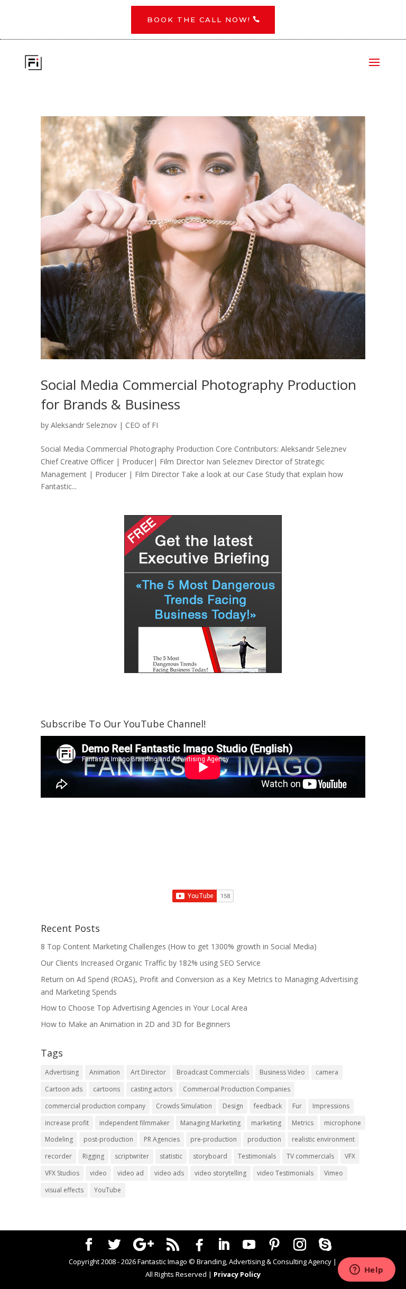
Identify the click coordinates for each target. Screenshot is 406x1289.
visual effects (64, 1189)
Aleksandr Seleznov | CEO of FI (104, 425)
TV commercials (310, 1156)
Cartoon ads (63, 1089)
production (264, 1139)
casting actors (151, 1089)
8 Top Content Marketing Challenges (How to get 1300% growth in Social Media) (179, 946)
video (98, 1173)
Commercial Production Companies (236, 1089)
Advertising (62, 1072)
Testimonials (257, 1156)
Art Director (148, 1072)
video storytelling (220, 1173)
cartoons (106, 1089)
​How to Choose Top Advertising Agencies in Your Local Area (144, 1008)
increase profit (67, 1122)
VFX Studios (62, 1173)
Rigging (93, 1156)
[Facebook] (199, 1245)
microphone (342, 1122)
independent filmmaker (134, 1122)
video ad (130, 1173)
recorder (58, 1156)
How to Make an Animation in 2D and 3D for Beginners (135, 1024)
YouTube (107, 1189)
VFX (350, 1156)
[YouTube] (249, 1244)
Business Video (282, 1072)
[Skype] (325, 1244)
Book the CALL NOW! (199, 19)
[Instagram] (299, 1244)
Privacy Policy (237, 1274)
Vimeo (333, 1173)
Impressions (330, 1105)
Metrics (302, 1122)
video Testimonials (285, 1173)
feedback (268, 1105)
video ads (169, 1173)
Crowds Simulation (184, 1105)
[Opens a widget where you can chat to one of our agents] (366, 1270)
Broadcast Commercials (213, 1072)
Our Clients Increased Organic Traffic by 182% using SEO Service (151, 963)
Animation (104, 1072)
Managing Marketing (210, 1122)
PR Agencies (162, 1139)
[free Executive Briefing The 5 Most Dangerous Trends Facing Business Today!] (203, 594)
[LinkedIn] (223, 1244)
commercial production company (95, 1105)
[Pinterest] (274, 1244)
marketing (266, 1122)
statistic (171, 1156)
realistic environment (323, 1139)
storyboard (210, 1156)
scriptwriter (132, 1156)
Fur (297, 1105)
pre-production (213, 1139)
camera (327, 1072)
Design (233, 1105)
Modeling (59, 1139)
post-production (108, 1139)
